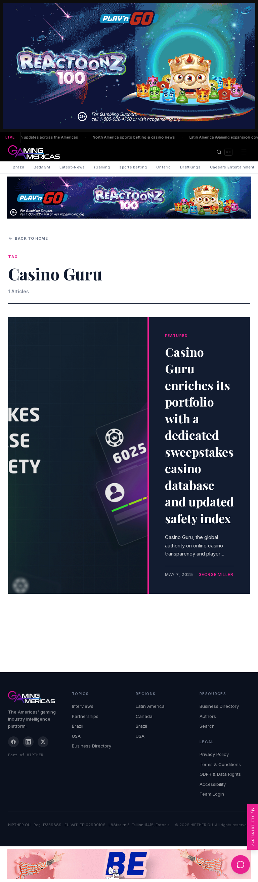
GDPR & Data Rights (220, 774)
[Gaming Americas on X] (43, 741)
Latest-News (72, 167)
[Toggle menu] (244, 152)
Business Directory (91, 746)
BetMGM (42, 167)
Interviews (82, 706)
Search (207, 726)
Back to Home (31, 238)
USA (76, 736)
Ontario (163, 167)
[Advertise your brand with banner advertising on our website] (129, 864)
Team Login (212, 794)
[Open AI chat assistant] (240, 864)
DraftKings (190, 167)
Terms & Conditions (220, 764)
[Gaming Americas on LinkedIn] (28, 741)
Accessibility (213, 784)
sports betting (133, 167)
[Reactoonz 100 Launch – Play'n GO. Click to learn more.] (129, 66)
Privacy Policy (214, 754)
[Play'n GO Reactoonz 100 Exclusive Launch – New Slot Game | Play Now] (129, 198)
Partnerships (85, 716)
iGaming (102, 167)
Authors (208, 716)
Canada (144, 716)
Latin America (150, 706)
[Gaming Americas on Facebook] (13, 741)
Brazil (18, 167)
